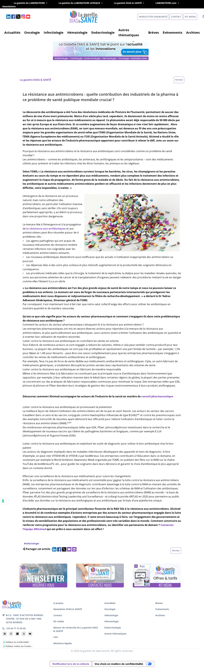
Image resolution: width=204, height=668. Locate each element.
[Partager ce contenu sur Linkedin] (54, 549)
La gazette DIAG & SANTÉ (128, 2)
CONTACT (176, 16)
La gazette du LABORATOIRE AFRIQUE (79, 2)
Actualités (12, 32)
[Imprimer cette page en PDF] (74, 549)
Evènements (172, 32)
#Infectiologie (31, 543)
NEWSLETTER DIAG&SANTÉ (153, 16)
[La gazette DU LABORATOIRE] (12, 604)
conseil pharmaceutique (157, 396)
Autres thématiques (128, 32)
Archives (193, 32)
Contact (57, 615)
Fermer (179, 79)
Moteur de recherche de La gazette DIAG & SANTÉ (75, 629)
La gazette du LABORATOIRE (29, 2)
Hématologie (77, 32)
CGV (55, 637)
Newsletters (12, 6)
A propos (58, 603)
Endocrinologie (103, 32)
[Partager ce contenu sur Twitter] (64, 549)
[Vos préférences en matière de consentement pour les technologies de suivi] (3, 501)
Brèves (153, 32)
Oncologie (32, 32)
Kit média (58, 621)
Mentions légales (62, 643)
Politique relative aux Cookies (18, 646)
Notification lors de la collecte (70, 663)
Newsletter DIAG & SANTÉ (67, 609)
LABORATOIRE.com (166, 2)
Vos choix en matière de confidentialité (119, 663)
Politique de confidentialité (17, 642)
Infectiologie (53, 32)
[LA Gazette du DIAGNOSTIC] (101, 48)
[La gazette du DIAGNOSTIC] (84, 16)
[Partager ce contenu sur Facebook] (59, 549)
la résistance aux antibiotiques (46, 228)
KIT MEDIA (190, 16)
